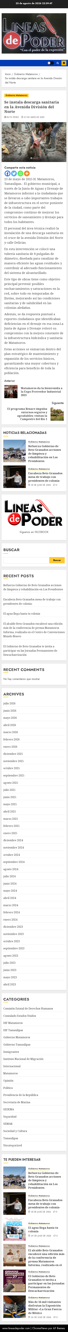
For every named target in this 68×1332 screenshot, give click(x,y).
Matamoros (10, 1073)
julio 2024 (9, 876)
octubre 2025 (11, 768)
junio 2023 (9, 970)
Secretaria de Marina (16, 1102)
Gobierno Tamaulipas (16, 1044)
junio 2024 (9, 883)
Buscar (11, 550)
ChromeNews (40, 1328)
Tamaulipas (10, 1138)
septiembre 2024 (13, 862)
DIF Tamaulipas (13, 1030)
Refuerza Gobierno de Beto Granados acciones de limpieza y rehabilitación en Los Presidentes (44, 453)
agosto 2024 (10, 869)
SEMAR (7, 1124)
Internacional (11, 1066)
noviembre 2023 (13, 934)
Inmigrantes (11, 1052)
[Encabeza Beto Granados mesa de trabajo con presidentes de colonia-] (14, 476)
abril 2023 (9, 984)
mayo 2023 (10, 977)
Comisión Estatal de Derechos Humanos (28, 1008)
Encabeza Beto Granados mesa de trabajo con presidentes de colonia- (45, 477)
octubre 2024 (11, 855)
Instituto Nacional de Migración (23, 1059)
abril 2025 (9, 811)
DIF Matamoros (13, 1023)
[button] (58, 63)
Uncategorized (12, 1145)
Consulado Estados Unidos (19, 1016)
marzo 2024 (10, 905)
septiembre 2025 (13, 775)
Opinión (8, 1080)
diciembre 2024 (13, 840)
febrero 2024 (11, 912)
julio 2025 (9, 790)
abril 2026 (9, 725)
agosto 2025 (10, 783)
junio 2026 (9, 710)
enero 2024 (10, 919)
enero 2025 (10, 833)
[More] (27, 173)
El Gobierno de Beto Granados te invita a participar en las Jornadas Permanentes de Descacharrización (30, 651)
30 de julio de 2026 (41, 485)
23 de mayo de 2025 (34, 117)
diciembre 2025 (13, 754)
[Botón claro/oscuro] (50, 63)
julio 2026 (9, 703)
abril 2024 (9, 898)
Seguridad (10, 1116)
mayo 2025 (10, 804)
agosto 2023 (10, 955)
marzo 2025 (10, 819)
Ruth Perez (13, 117)
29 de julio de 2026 (41, 1236)
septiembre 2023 (13, 948)
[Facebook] (7, 173)
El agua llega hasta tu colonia (21, 613)
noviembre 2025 (13, 761)
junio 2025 (9, 797)
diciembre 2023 (13, 926)
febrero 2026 (11, 739)
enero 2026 (10, 746)
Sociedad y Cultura (15, 1131)
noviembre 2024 (13, 847)
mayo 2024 (10, 890)
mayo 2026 (10, 718)
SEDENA (8, 1109)
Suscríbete (63, 63)
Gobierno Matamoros (16, 95)
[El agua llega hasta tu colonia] (14, 1229)
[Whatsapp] (20, 173)
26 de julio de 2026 (41, 1317)
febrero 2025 (11, 826)
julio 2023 (9, 963)
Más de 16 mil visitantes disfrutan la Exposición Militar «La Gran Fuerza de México (45, 1307)
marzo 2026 (10, 732)
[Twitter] (14, 173)
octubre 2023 (11, 941)
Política (8, 1088)
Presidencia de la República (20, 1095)
